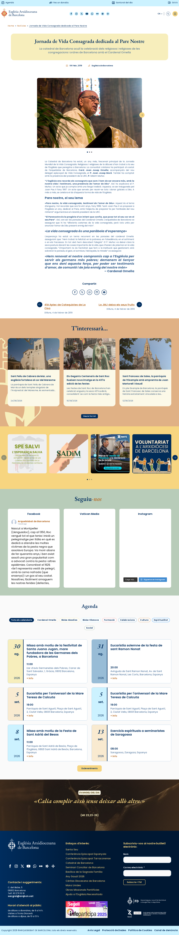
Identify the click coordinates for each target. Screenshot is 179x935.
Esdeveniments (90, 768)
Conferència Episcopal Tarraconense (88, 858)
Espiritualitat (161, 619)
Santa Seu (72, 849)
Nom (125, 854)
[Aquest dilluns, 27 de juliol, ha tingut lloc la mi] (161, 534)
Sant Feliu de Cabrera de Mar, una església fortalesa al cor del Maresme (33, 378)
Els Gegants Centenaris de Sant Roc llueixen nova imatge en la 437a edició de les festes (88, 380)
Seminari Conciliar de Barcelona (85, 867)
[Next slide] (142, 115)
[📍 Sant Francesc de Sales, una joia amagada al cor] (129, 534)
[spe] (27, 453)
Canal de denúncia (166, 930)
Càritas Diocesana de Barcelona (85, 881)
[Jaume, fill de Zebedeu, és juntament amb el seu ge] (145, 543)
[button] (175, 457)
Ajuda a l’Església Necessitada (84, 894)
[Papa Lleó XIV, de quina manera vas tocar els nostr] (161, 561)
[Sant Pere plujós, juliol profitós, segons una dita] (145, 571)
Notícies (21, 25)
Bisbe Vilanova (91, 619)
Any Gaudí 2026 (75, 876)
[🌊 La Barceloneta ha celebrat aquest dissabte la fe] (161, 543)
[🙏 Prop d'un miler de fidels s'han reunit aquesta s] (145, 561)
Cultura (144, 619)
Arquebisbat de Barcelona (34, 521)
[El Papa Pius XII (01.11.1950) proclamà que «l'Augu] (161, 524)
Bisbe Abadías (69, 619)
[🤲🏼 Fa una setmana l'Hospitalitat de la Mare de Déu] (129, 571)
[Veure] (110, 453)
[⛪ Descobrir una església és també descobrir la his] (129, 524)
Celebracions (127, 619)
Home (11, 25)
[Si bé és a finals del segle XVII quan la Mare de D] (129, 552)
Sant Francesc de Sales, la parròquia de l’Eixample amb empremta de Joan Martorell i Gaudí (145, 380)
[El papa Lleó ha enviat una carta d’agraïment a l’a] (161, 552)
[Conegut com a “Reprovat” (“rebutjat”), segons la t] (129, 561)
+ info (30, 678)
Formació (109, 619)
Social (89, 627)
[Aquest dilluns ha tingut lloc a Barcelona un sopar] (145, 552)
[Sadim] (68, 453)
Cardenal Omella (46, 619)
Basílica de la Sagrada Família (84, 871)
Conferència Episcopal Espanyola (86, 854)
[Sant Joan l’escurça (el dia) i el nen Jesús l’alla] (161, 571)
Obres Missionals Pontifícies (82, 889)
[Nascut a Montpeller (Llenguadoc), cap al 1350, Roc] (145, 524)
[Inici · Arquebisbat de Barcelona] (21, 13)
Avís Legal (94, 930)
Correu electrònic (134, 867)
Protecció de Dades (114, 930)
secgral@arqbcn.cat (20, 896)
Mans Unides (73, 885)
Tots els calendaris (21, 619)
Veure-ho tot (89, 416)
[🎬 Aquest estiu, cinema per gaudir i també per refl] (145, 534)
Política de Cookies (140, 930)
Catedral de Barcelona (79, 863)
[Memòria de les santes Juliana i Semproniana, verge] (129, 543)
